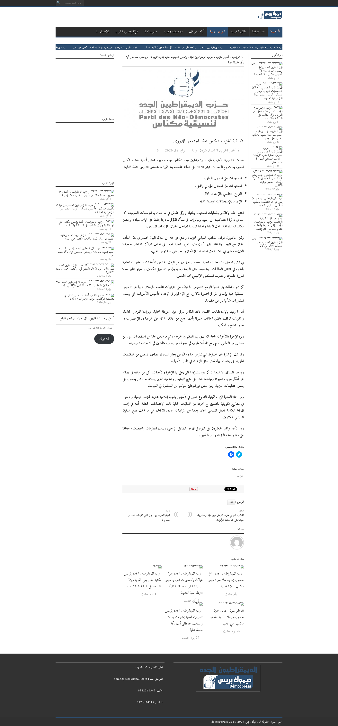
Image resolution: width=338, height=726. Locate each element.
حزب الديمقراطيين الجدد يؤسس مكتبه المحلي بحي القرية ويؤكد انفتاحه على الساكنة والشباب (205, 47)
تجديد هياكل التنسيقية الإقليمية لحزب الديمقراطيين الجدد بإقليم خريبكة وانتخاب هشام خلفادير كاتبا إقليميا (268, 224)
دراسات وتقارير (173, 31)
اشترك (104, 339)
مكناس (231, 502)
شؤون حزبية (217, 31)
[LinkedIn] (92, 4)
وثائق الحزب (238, 31)
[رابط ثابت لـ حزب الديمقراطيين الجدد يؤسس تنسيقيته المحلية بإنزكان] (270, 237)
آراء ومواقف (196, 31)
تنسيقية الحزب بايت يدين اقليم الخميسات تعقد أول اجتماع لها (148, 516)
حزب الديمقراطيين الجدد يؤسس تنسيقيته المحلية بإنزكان (267, 242)
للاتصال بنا (102, 31)
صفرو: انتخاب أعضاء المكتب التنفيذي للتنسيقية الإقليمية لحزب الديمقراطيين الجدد (89, 297)
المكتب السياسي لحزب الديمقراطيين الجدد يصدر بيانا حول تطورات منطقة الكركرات (220, 516)
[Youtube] (87, 4)
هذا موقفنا (258, 31)
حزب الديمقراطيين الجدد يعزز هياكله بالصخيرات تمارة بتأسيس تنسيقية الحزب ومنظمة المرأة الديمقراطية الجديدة (184, 583)
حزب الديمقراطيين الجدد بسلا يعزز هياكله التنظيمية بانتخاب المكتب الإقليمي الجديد (267, 202)
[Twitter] (97, 4)
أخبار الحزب (222, 57)
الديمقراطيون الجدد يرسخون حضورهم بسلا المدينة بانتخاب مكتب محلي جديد (127, 47)
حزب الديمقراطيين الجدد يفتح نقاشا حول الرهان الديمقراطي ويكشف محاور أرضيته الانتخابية (267, 180)
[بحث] (58, 3)
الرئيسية (275, 31)
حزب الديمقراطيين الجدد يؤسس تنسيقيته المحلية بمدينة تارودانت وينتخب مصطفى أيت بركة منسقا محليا (184, 620)
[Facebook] (101, 4)
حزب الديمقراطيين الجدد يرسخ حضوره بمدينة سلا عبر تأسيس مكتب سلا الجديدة (226, 580)
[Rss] (106, 4)
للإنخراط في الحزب (126, 31)
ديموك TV (150, 31)
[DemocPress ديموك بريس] (269, 18)
